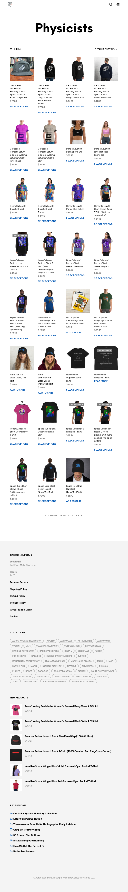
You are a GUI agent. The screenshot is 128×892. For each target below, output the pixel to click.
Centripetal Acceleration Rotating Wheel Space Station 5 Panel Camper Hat (19, 91)
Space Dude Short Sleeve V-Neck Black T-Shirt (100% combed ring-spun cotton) (103, 434)
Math (111, 661)
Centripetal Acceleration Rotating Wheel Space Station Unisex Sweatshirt (102, 91)
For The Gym (19, 656)
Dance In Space (93, 646)
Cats (28, 646)
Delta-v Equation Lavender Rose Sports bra (102, 151)
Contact (14, 616)
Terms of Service (19, 582)
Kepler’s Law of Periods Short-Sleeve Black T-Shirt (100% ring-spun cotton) (17, 323)
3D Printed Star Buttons (26, 835)
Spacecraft (42, 676)
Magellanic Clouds (81, 661)
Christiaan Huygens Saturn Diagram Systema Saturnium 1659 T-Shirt (46, 154)
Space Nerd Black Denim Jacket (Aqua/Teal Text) (46, 489)
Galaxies (36, 656)
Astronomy (103, 641)
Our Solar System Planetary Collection (35, 813)
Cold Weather (72, 646)
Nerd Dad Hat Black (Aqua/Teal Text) (18, 377)
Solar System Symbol (102, 671)
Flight (98, 651)
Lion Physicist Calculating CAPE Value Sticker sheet (75, 320)
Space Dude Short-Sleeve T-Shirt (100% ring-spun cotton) (19, 491)
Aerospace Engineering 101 (26, 641)
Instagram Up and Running (28, 840)
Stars (15, 681)
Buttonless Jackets (23, 851)
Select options (19, 107)
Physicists (88, 666)
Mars (100, 661)
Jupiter (82, 656)
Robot (29, 671)
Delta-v (68, 651)
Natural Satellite (52, 666)
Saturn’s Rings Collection (27, 818)
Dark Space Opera (49, 651)
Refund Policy (17, 595)
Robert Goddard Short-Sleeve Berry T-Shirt (19, 431)
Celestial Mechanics (47, 646)
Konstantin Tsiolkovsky (26, 661)
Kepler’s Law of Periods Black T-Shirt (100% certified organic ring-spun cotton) (46, 266)
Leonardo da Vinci (55, 661)
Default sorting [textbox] (105, 49)
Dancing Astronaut (23, 651)
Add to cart (73, 333)
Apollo (51, 641)
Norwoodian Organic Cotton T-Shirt (74, 377)
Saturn (82, 671)
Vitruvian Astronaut (83, 681)
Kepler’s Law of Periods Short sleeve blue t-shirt (74, 263)
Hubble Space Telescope (59, 656)
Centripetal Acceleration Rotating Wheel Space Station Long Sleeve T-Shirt (75, 91)
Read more (101, 381)
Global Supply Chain (21, 609)
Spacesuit (101, 676)
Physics (103, 666)
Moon (33, 666)
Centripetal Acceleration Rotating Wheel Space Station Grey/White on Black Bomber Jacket (45, 94)
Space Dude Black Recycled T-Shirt (75, 430)
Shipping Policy (18, 589)
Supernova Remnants (54, 681)
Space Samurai (62, 676)
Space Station (83, 676)
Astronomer (85, 641)
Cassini (16, 646)
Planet (16, 671)
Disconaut (83, 651)
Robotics (43, 671)
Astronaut (66, 641)
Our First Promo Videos (26, 829)
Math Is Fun (18, 666)
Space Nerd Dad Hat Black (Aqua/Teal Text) (74, 489)
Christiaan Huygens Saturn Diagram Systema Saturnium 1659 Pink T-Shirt (18, 154)
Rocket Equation (63, 671)
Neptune (71, 666)
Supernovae (30, 681)
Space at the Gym (21, 676)
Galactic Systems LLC (83, 877)
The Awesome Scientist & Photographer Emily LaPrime (44, 824)
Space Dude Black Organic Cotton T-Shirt (47, 431)
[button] (17, 49)
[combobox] (101, 49)
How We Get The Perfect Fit (28, 845)
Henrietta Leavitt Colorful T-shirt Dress (46, 209)
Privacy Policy (18, 602)
